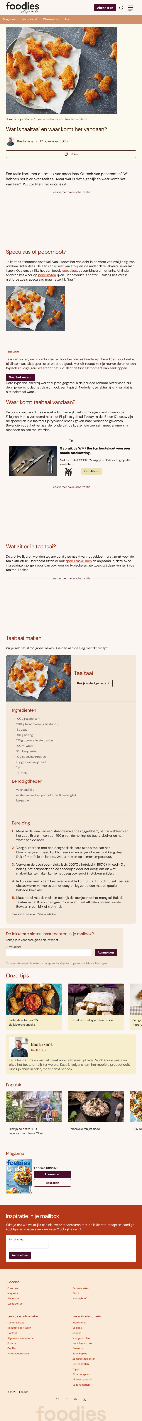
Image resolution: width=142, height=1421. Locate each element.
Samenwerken (81, 1288)
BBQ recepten (80, 1364)
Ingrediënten (25, 119)
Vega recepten (81, 1384)
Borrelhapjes (79, 1353)
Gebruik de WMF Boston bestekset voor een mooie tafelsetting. (95, 450)
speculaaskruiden (79, 561)
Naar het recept (20, 377)
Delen (74, 154)
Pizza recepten (80, 1374)
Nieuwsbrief (29, 19)
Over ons (12, 1288)
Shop (67, 19)
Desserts (77, 1348)
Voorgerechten (81, 1338)
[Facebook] (67, 1400)
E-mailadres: (13, 947)
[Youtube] (84, 1400)
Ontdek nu (91, 471)
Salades (77, 1327)
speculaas (69, 270)
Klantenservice (15, 1322)
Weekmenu (50, 19)
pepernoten (47, 275)
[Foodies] (22, 7)
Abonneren (105, 8)
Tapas (76, 1369)
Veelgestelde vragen (19, 1327)
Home (9, 119)
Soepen (76, 1333)
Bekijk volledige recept (93, 683)
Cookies (12, 1348)
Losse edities (15, 1303)
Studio (76, 1293)
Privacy (11, 1343)
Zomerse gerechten (83, 1358)
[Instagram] (58, 1400)
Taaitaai (12, 351)
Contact (12, 1333)
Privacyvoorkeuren (18, 1353)
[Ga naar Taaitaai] (71, 316)
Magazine (9, 19)
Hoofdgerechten (82, 1343)
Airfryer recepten (82, 1379)
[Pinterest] (75, 1400)
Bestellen (52, 1183)
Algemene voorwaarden (21, 1338)
